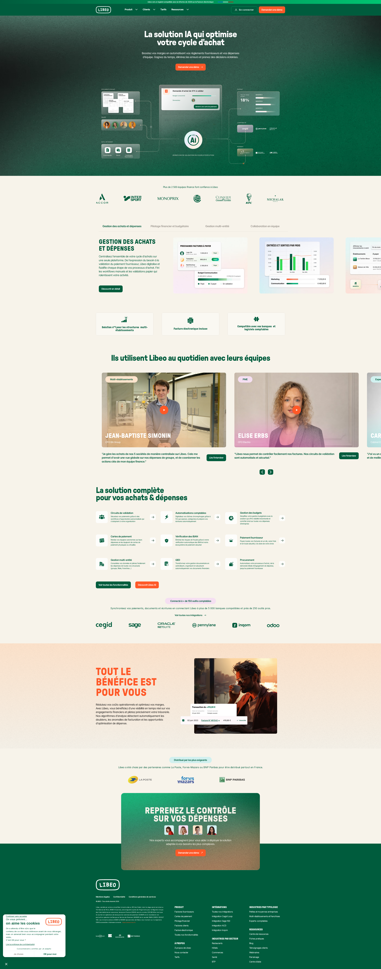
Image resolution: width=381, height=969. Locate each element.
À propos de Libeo (183, 948)
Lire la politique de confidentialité (20, 944)
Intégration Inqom (220, 930)
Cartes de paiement (183, 916)
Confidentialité (119, 897)
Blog (251, 943)
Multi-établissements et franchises (264, 916)
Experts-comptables (258, 921)
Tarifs (177, 957)
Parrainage (254, 957)
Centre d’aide (255, 961)
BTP (214, 961)
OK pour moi (49, 954)
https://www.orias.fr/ (129, 922)
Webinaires (254, 952)
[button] (6, 964)
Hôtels (215, 948)
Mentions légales (103, 897)
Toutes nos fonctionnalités (186, 934)
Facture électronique (184, 930)
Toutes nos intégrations (222, 911)
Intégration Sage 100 (221, 921)
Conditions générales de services (142, 897)
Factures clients (182, 925)
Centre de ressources (258, 934)
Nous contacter (181, 952)
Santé (214, 957)
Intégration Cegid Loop (222, 916)
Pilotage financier (182, 921)
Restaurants (217, 943)
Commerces (217, 952)
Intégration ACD (219, 925)
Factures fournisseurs (184, 911)
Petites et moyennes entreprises (263, 911)
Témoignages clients (258, 948)
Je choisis (18, 954)
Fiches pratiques (256, 938)
